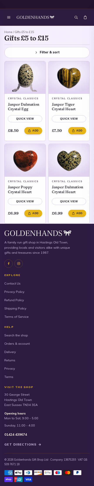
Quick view (25, 118)
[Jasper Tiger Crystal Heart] (69, 77)
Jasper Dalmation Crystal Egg (23, 106)
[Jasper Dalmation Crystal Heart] (69, 160)
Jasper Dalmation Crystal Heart (67, 189)
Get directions (23, 444)
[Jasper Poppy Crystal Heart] (25, 160)
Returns (9, 360)
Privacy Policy (14, 292)
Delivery (10, 352)
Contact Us (12, 283)
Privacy (9, 369)
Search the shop (16, 335)
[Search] (76, 17)
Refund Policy (14, 300)
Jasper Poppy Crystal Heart (20, 189)
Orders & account (17, 344)
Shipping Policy (15, 308)
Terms (8, 377)
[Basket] (85, 17)
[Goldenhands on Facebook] (8, 263)
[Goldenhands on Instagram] (18, 263)
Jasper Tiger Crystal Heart (64, 106)
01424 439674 (15, 434)
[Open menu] (8, 17)
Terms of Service (16, 317)
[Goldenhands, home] (35, 17)
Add (35, 130)
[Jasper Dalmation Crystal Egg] (25, 77)
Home (8, 32)
